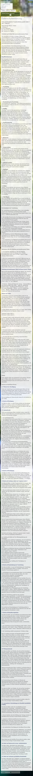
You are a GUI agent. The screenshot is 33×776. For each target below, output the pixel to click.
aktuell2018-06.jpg (16, 772)
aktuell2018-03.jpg (13, 772)
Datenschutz (17, 13)
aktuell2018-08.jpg (18, 772)
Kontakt (7, 13)
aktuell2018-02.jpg (11, 772)
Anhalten (3, 772)
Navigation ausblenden (5, 1)
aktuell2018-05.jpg (15, 772)
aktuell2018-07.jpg (17, 772)
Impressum (12, 13)
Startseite (3, 13)
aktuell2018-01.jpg (10, 772)
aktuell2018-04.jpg (14, 772)
